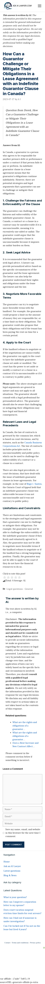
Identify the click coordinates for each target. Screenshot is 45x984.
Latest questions (11, 870)
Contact (7, 943)
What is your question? (15, 897)
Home (6, 861)
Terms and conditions (20, 943)
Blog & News (9, 875)
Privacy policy (35, 943)
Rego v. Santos (34, 483)
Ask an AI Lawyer (12, 866)
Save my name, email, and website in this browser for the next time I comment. (22, 833)
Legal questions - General (19, 589)
